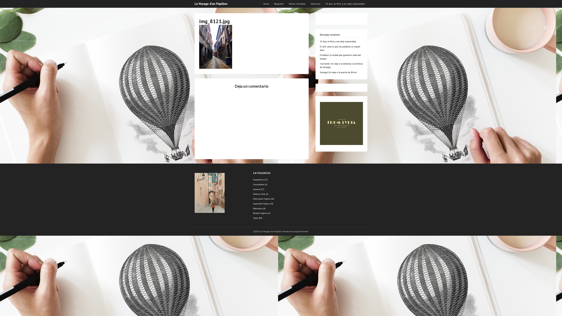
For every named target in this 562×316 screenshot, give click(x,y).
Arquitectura (258, 179)
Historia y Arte (259, 194)
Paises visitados (297, 3)
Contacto (315, 3)
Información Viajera (261, 198)
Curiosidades (258, 184)
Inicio (266, 3)
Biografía (279, 3)
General (256, 189)
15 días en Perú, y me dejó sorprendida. (345, 3)
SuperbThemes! (301, 231)
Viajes (255, 218)
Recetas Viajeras (260, 213)
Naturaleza (258, 208)
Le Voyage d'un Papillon (211, 4)
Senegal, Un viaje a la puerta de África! (338, 72)
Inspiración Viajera (261, 203)
